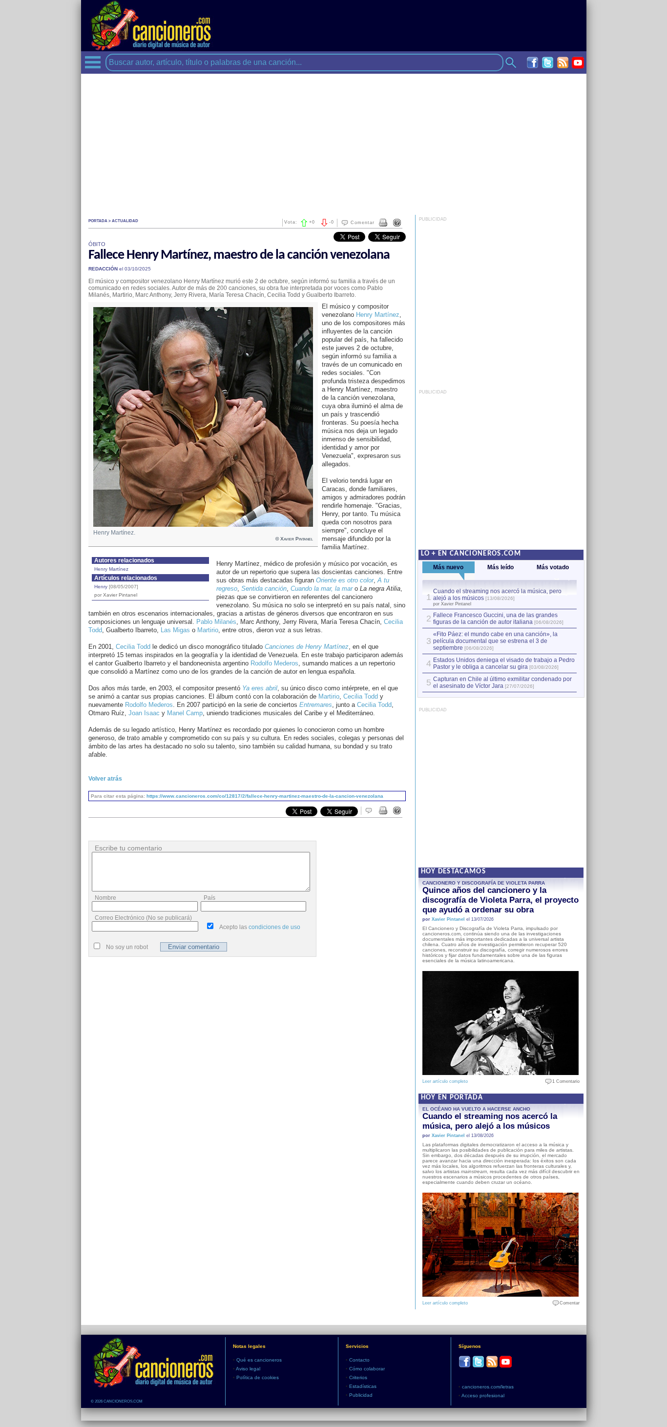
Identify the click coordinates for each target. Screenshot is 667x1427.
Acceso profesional (482, 1395)
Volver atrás (105, 778)
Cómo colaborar (367, 1368)
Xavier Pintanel (448, 919)
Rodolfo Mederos (274, 663)
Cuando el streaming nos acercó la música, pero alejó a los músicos (489, 1121)
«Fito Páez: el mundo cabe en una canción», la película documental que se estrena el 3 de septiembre (495, 641)
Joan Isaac (144, 713)
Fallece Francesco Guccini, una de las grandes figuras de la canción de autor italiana (495, 618)
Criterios (358, 1377)
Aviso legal (248, 1368)
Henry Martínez (111, 569)
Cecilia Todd (133, 646)
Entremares (315, 704)
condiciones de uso (274, 927)
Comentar (363, 222)
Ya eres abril (259, 688)
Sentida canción (264, 588)
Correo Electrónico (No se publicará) (143, 917)
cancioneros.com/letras (488, 1386)
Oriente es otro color (345, 580)
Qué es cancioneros (259, 1360)
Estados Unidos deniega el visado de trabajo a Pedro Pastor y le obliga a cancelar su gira (504, 663)
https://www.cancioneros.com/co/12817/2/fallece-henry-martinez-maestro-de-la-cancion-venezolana (264, 796)
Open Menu (92, 62)
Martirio (207, 630)
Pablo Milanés (216, 621)
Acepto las (259, 927)
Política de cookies (257, 1377)
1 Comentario (564, 1081)
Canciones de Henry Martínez (307, 646)
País (209, 897)
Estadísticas (362, 1386)
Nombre (105, 897)
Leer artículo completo (445, 1081)
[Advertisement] (333, 142)
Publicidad (361, 1395)
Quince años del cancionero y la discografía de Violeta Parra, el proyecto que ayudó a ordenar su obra (500, 900)
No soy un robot (127, 947)
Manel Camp (185, 713)
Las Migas (175, 630)
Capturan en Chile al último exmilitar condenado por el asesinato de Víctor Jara (502, 682)
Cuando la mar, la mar (322, 588)
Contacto (359, 1360)
